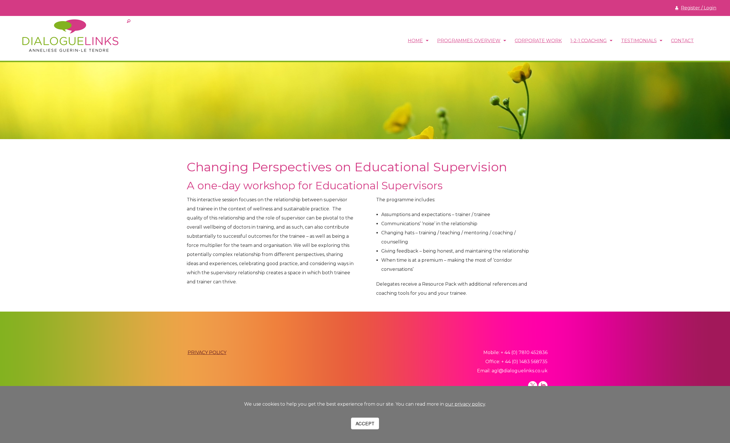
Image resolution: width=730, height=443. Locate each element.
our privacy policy (465, 404)
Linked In (543, 385)
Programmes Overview (468, 40)
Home (415, 40)
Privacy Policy (207, 352)
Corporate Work (538, 40)
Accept (365, 423)
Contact (682, 40)
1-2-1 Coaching (588, 40)
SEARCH (128, 21)
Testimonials (639, 40)
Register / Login (698, 8)
